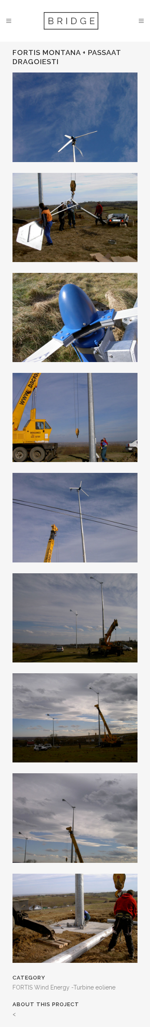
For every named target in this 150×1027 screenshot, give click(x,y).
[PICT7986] (75, 367)
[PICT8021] (75, 768)
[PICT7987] (75, 467)
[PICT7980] (75, 167)
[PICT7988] (75, 568)
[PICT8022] (75, 868)
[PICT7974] (75, 267)
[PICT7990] (75, 668)
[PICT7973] (75, 968)
